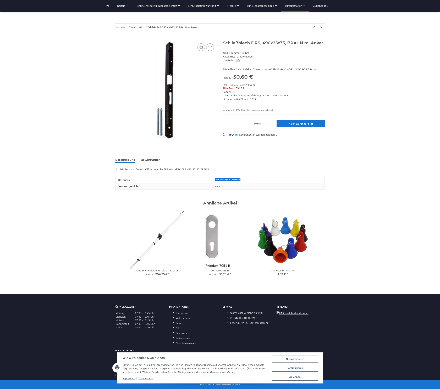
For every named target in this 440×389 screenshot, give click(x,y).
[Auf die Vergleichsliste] (201, 47)
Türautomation (244, 56)
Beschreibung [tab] (125, 159)
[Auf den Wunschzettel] (210, 47)
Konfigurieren (295, 367)
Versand (251, 84)
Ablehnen (295, 376)
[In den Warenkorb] (118, 39)
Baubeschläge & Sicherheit (228, 179)
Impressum (129, 378)
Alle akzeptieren (294, 359)
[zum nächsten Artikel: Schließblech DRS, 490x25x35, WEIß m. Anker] (321, 27)
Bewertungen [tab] (151, 159)
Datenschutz (146, 378)
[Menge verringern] (226, 123)
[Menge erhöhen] (267, 123)
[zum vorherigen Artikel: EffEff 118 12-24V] (314, 27)
